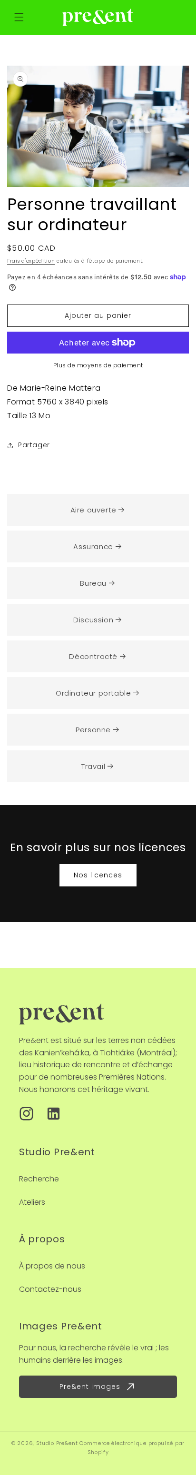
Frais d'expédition (31, 261)
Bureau (93, 583)
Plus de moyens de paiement (98, 365)
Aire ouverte (93, 510)
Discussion (93, 620)
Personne (93, 730)
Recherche (39, 1178)
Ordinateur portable (93, 693)
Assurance (93, 546)
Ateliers (32, 1202)
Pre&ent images (89, 1386)
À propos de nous (52, 1265)
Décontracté (93, 656)
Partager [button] (34, 445)
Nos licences (98, 875)
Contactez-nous (50, 1289)
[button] (19, 17)
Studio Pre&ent (57, 1443)
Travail (93, 766)
